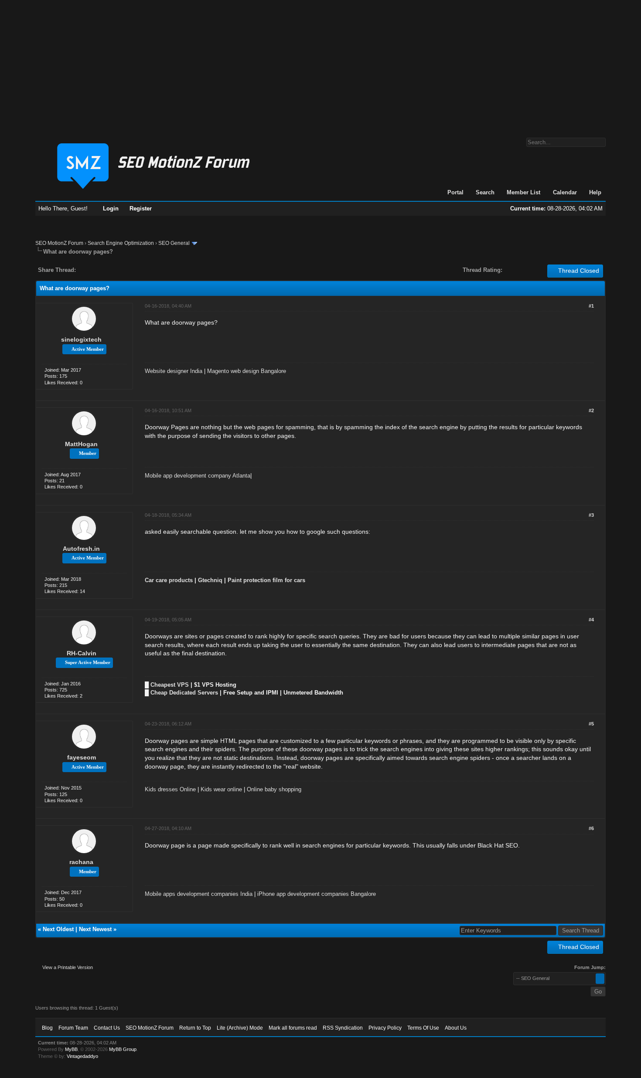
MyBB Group (122, 1049)
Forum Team (73, 1028)
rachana (81, 861)
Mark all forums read (293, 1028)
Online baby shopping (274, 789)
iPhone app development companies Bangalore (316, 894)
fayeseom (81, 757)
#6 (591, 828)
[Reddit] (108, 270)
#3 (591, 515)
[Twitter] (90, 270)
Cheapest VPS (169, 684)
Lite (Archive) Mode (240, 1028)
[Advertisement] (320, 64)
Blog (47, 1028)
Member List (523, 192)
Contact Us (107, 1028)
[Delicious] (102, 270)
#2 (591, 410)
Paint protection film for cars (266, 580)
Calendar (565, 192)
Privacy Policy (385, 1028)
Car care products (169, 580)
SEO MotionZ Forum (59, 243)
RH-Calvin (81, 653)
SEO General (174, 243)
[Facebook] (84, 270)
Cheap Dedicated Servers (184, 692)
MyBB (71, 1049)
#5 (591, 723)
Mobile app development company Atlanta (197, 475)
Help (595, 192)
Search (485, 192)
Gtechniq (210, 580)
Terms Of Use (423, 1028)
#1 (591, 305)
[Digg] (96, 270)
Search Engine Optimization (121, 243)
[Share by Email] (123, 270)
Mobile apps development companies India (198, 894)
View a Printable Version (67, 967)
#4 (591, 619)
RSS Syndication (343, 1028)
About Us (456, 1028)
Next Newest (95, 929)
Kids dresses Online (170, 789)
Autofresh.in (81, 548)
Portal (455, 192)
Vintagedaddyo (82, 1056)
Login (111, 208)
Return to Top (195, 1028)
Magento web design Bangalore (246, 371)
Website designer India (173, 371)
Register (141, 208)
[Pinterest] (117, 270)
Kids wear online (221, 789)
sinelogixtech (81, 339)
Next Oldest (58, 929)
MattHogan (81, 444)
